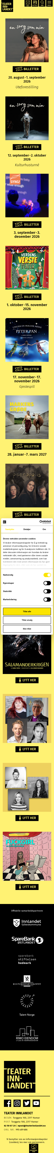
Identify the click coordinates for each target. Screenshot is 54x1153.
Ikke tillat (27, 629)
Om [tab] (44, 529)
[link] (7, 1103)
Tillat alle (27, 611)
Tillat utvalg (27, 620)
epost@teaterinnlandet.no (32, 1125)
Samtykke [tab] (9, 529)
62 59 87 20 (10, 1125)
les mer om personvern (32, 1142)
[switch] (47, 583)
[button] (28, 3)
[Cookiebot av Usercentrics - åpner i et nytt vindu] (39, 522)
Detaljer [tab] (27, 529)
